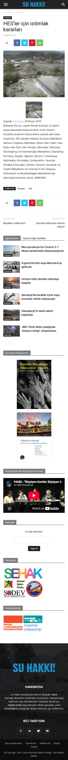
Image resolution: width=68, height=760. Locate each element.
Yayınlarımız (30, 743)
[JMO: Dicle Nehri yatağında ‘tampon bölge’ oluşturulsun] (11, 331)
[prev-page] (5, 343)
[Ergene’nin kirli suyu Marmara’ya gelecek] (11, 267)
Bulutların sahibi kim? (14, 223)
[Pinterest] (32, 42)
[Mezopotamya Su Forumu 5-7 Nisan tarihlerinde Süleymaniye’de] (11, 251)
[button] (5, 4)
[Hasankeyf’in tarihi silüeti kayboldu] (11, 315)
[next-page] (11, 343)
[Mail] (29, 731)
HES (30, 188)
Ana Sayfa (7, 12)
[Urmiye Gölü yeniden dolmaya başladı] (11, 283)
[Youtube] (47, 731)
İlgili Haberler (12, 238)
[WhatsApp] (39, 42)
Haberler (20, 12)
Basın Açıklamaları (13, 743)
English (34, 746)
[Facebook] (17, 42)
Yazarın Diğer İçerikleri (34, 238)
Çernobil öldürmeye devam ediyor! (50, 225)
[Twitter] (24, 42)
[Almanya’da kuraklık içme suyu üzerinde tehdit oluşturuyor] (11, 299)
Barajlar (21, 188)
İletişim (57, 743)
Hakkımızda (45, 743)
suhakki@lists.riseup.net (16, 708)
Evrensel (18, 121)
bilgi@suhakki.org (17, 705)
